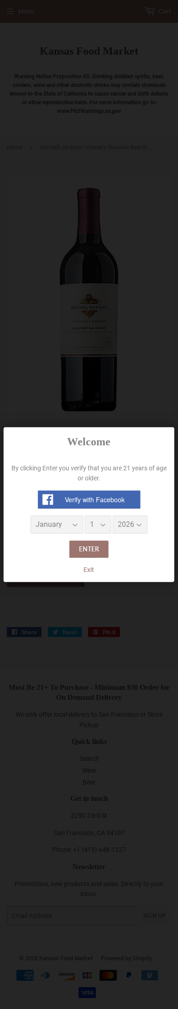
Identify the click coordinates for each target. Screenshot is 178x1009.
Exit (89, 569)
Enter (89, 549)
